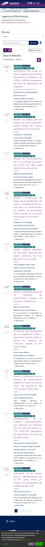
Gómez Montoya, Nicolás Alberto (26, 225)
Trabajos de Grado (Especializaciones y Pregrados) (19, 8)
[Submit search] (28, 3)
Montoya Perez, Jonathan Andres (25, 434)
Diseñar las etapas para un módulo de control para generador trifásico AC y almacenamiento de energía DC (28, 124)
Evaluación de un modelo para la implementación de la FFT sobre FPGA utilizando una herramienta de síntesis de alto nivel (28, 470)
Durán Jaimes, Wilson (21, 346)
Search (34, 43)
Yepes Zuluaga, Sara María (23, 391)
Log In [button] (34, 3)
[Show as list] (5, 50)
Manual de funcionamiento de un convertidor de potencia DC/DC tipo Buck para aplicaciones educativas (28, 163)
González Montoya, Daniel (23, 177)
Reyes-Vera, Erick (20, 95)
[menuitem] (30, 3)
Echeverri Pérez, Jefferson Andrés (26, 92)
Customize (4, 544)
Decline (31, 544)
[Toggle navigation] (41, 3)
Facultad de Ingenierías (12, 11)
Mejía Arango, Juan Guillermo (24, 349)
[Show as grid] (9, 50)
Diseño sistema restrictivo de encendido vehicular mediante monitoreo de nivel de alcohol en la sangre (28, 251)
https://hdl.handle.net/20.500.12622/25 (16, 22)
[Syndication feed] (39, 60)
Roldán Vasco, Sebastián (22, 268)
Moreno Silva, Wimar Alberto (24, 443)
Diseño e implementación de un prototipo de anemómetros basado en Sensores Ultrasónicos (28, 293)
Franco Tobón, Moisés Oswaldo (25, 388)
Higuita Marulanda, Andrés (23, 174)
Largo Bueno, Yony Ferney (23, 134)
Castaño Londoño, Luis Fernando (25, 485)
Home (4, 8)
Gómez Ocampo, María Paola (24, 265)
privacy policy (25, 540)
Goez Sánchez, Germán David (24, 222)
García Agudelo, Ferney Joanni (24, 261)
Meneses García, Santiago (23, 219)
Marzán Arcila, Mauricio (22, 482)
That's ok (38, 544)
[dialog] (22, 539)
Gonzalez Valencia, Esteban (23, 99)
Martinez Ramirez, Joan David (24, 440)
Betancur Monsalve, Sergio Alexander (27, 437)
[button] (19, 109)
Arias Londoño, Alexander (23, 138)
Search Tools (35, 50)
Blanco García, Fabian (21, 304)
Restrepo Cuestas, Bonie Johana (25, 307)
